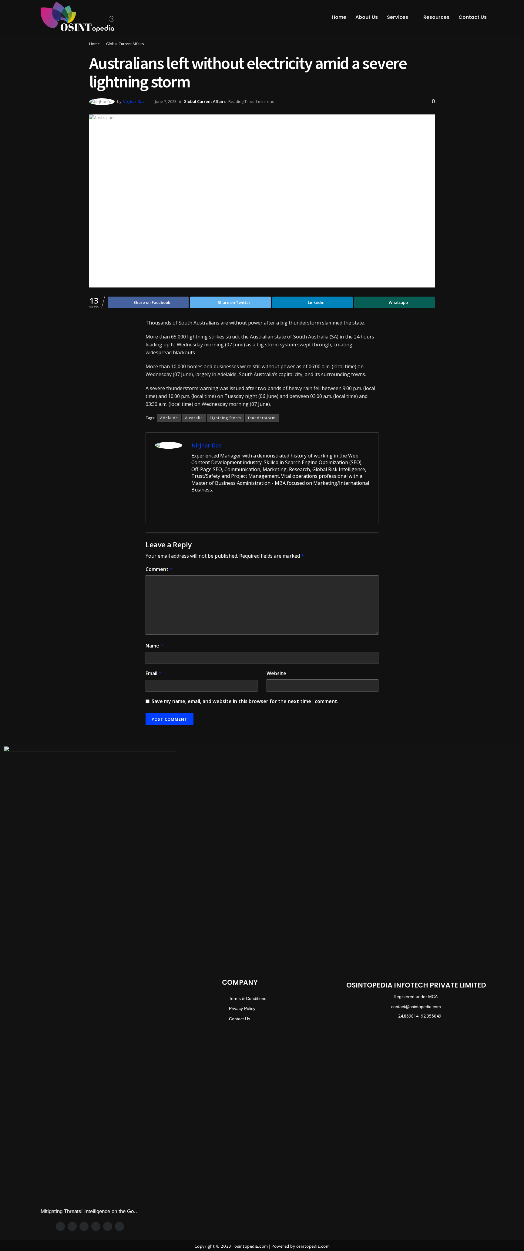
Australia (194, 417)
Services (397, 17)
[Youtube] (119, 1226)
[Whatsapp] (95, 1226)
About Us (366, 17)
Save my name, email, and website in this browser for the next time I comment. (245, 701)
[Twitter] (72, 1226)
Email (154, 673)
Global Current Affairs (125, 43)
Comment (159, 569)
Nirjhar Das (133, 101)
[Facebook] (60, 1226)
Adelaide (169, 417)
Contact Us (472, 17)
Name (154, 645)
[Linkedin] (107, 1226)
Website (276, 673)
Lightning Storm (225, 417)
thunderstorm (262, 417)
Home (339, 17)
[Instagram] (84, 1226)
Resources (436, 17)
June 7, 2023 (165, 101)
